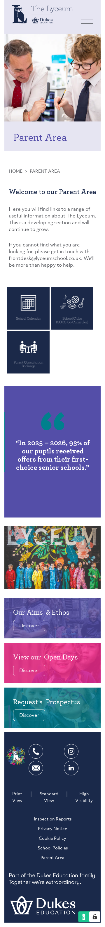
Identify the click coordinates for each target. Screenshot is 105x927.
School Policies (53, 848)
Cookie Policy (52, 839)
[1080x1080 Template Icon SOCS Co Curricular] (72, 308)
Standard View (49, 797)
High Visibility (84, 797)
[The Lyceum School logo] (42, 13)
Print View (17, 797)
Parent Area (52, 858)
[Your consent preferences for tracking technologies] (94, 916)
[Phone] (36, 751)
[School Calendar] (28, 308)
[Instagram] (71, 751)
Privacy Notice (52, 829)
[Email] (36, 768)
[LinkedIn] (71, 768)
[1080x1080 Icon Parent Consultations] (28, 351)
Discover (29, 625)
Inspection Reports (52, 819)
